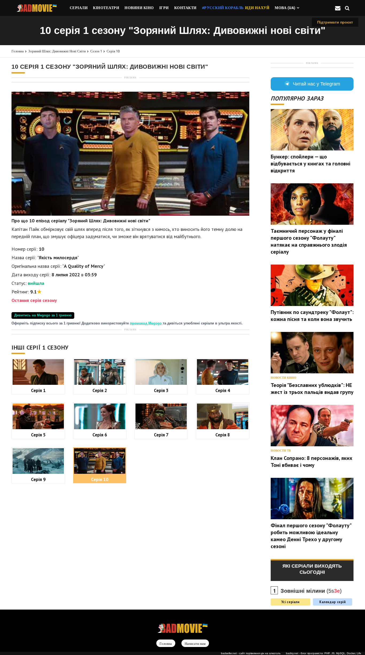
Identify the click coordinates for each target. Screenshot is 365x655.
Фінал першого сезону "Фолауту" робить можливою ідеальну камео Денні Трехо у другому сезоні (311, 536)
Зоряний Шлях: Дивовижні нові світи (57, 51)
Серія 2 (99, 390)
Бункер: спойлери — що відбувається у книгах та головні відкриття (310, 163)
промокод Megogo (146, 323)
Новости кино (283, 377)
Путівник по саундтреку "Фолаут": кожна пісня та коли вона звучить (312, 316)
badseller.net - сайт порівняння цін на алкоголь (251, 653)
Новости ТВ (281, 450)
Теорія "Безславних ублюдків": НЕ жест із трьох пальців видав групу (312, 389)
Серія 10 (113, 51)
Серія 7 (161, 435)
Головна (17, 51)
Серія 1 (38, 390)
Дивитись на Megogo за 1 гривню (43, 315)
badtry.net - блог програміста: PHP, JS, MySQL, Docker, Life (323, 653)
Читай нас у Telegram (316, 84)
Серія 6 (99, 435)
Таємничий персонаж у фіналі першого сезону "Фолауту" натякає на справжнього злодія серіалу (309, 241)
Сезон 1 (96, 51)
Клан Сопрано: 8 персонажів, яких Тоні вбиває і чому (311, 461)
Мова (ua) (285, 8)
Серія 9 (38, 479)
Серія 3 (161, 390)
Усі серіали (290, 602)
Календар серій (332, 602)
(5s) (311, 591)
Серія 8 (222, 435)
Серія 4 (222, 390)
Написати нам (195, 644)
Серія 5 (38, 435)
